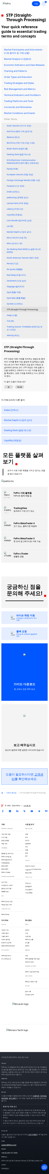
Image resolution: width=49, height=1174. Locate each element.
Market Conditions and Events (19, 113)
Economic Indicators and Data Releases (24, 64)
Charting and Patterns (15, 70)
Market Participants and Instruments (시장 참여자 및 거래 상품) (23, 51)
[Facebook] (2, 811)
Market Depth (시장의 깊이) (19, 232)
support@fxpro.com (8, 1145)
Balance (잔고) (13, 137)
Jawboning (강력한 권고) (17, 197)
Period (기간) (12, 263)
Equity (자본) (12, 168)
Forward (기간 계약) (15, 186)
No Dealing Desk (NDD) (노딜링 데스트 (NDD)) (24, 250)
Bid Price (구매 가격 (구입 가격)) (20, 143)
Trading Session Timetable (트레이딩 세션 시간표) (24, 328)
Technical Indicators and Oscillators (22, 95)
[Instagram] (10, 811)
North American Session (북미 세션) (23, 257)
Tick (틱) (10, 321)
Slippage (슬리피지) (15, 286)
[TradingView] (46, 811)
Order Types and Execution (18, 77)
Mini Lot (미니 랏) (14, 243)
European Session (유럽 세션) (20, 174)
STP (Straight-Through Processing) (22, 309)
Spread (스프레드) (15, 303)
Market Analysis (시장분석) (17, 58)
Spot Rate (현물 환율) (16, 298)
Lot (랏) (10, 226)
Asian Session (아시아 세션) (19, 125)
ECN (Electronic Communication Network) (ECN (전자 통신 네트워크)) (22, 161)
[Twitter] (24, 811)
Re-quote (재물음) (14, 269)
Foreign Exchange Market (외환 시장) (23, 180)
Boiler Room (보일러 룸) (17, 148)
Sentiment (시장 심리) (16, 280)
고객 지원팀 (32, 1134)
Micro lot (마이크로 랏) (17, 237)
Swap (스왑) (12, 315)
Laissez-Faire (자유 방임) (17, 203)
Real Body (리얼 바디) (16, 275)
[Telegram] (39, 811)
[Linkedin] (17, 811)
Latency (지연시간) (15, 209)
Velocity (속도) (13, 335)
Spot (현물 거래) (14, 292)
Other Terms (10, 119)
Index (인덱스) (13, 191)
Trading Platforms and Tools (18, 101)
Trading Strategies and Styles (19, 83)
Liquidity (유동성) (14, 214)
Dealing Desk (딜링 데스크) (18, 154)
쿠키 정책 (12, 1098)
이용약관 (36, 1096)
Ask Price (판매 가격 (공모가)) (19, 131)
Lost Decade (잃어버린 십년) (19, 220)
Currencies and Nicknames (18, 107)
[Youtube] (31, 811)
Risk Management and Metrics (20, 89)
